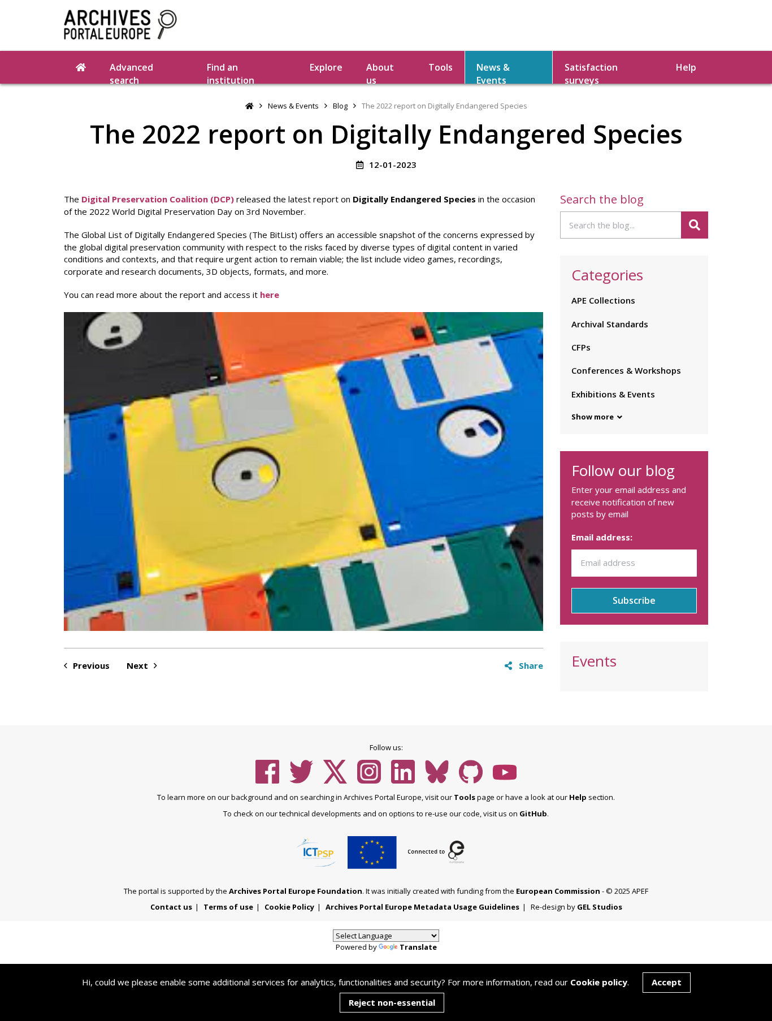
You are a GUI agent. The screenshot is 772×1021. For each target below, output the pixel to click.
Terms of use (228, 907)
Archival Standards (609, 324)
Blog (340, 106)
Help (578, 797)
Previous (90, 665)
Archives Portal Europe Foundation (295, 891)
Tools (440, 67)
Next (138, 665)
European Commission (558, 891)
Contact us (171, 907)
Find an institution (230, 72)
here (269, 294)
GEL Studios (599, 907)
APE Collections (603, 300)
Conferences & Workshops (626, 370)
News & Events (493, 72)
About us (380, 72)
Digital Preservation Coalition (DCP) (157, 199)
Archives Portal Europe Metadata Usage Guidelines (422, 907)
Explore (326, 67)
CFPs (581, 347)
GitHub (533, 813)
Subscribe (634, 600)
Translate (418, 947)
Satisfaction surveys (591, 72)
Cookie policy (598, 982)
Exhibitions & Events (613, 394)
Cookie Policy (289, 907)
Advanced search (131, 72)
